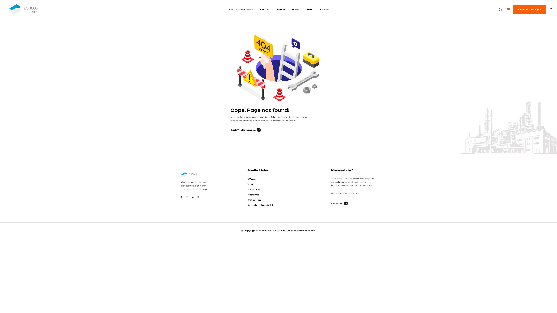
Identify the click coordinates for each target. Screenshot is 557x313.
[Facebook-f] (181, 197)
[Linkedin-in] (192, 197)
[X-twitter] (187, 197)
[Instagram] (198, 197)
